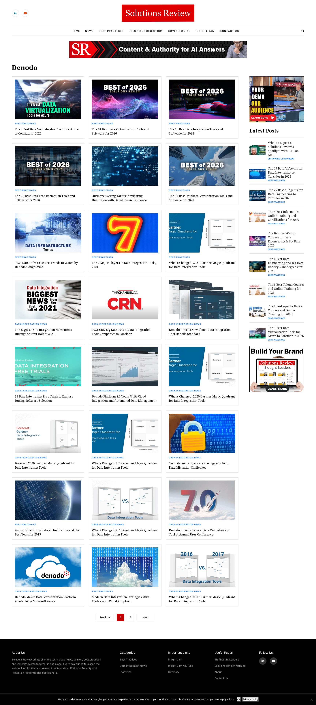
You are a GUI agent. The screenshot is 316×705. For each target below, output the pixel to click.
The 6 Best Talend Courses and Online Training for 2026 (286, 288)
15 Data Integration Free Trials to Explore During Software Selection (44, 398)
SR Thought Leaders (227, 659)
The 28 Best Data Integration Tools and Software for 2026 (196, 131)
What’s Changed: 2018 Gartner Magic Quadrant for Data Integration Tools (125, 532)
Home (76, 31)
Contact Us (229, 31)
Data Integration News (31, 324)
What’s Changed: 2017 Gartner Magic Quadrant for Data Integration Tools (202, 599)
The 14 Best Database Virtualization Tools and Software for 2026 (201, 198)
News (89, 31)
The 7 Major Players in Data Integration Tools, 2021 (124, 265)
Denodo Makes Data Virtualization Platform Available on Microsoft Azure (45, 599)
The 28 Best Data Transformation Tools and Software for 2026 (45, 198)
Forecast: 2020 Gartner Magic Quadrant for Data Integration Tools (45, 465)
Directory (173, 672)
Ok (238, 699)
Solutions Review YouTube (230, 665)
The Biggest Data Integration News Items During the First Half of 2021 (43, 332)
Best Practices (111, 31)
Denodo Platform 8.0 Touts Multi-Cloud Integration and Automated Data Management (124, 398)
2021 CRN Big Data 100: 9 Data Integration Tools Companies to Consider (121, 332)
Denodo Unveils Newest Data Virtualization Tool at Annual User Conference (199, 532)
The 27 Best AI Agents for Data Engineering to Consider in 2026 (285, 194)
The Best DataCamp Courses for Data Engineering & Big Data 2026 (284, 239)
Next (145, 617)
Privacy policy (250, 699)
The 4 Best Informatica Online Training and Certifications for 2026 (284, 216)
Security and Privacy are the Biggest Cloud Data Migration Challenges (198, 465)
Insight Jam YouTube (180, 665)
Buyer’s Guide (179, 31)
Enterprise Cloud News (281, 159)
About (218, 672)
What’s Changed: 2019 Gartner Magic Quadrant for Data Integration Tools (125, 465)
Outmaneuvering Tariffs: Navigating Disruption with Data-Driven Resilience (119, 198)
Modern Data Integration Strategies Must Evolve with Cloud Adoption (120, 599)
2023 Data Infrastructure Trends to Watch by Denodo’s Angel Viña (46, 265)
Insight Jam (205, 31)
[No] (311, 700)
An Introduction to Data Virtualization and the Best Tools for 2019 (47, 532)
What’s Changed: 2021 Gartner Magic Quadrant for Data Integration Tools (202, 265)
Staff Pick (125, 672)
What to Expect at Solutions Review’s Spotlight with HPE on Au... (283, 149)
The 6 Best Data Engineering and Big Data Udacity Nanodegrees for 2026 (286, 265)
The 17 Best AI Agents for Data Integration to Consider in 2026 (285, 172)
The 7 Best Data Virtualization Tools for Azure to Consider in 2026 (47, 131)
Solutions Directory (146, 31)
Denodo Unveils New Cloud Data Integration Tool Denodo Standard (200, 332)
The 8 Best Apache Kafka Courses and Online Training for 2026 (285, 310)
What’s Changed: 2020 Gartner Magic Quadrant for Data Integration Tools (202, 398)
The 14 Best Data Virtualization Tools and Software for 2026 (120, 131)
